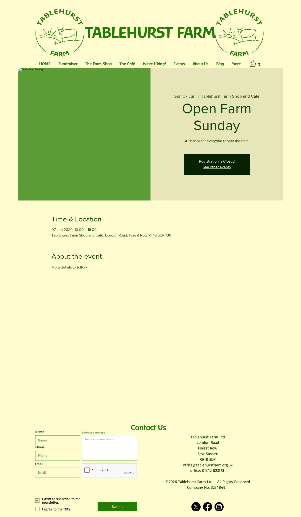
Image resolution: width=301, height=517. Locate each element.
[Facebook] (207, 506)
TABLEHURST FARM (150, 32)
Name (39, 431)
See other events (217, 167)
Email (39, 464)
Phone (40, 447)
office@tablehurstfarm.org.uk (208, 464)
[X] (196, 506)
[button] (256, 63)
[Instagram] (219, 506)
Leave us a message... (94, 433)
